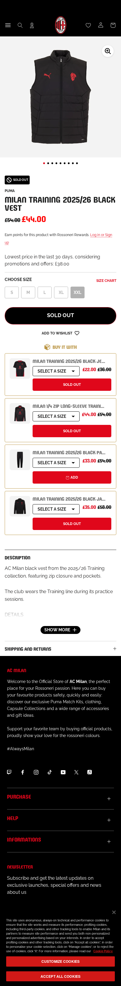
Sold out (60, 315)
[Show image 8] (73, 163)
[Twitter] (76, 772)
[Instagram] (36, 772)
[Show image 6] (64, 163)
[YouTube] (63, 772)
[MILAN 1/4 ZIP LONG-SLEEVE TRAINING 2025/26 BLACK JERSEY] (20, 413)
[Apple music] (89, 772)
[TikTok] (49, 772)
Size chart (106, 281)
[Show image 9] (77, 163)
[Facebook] (22, 772)
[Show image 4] (56, 163)
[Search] (20, 25)
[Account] (100, 25)
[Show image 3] (52, 163)
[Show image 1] (44, 163)
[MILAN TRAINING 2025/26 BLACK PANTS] (20, 460)
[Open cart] (113, 25)
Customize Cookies (60, 961)
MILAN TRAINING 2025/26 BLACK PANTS (71, 452)
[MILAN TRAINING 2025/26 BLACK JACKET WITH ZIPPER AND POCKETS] (20, 506)
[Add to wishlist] (77, 333)
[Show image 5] (60, 163)
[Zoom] (108, 51)
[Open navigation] (8, 25)
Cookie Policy (103, 951)
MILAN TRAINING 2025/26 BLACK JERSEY (72, 360)
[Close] (113, 912)
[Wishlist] (88, 25)
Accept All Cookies (60, 976)
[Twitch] (9, 772)
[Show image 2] (48, 163)
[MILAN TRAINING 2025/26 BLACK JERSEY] (20, 368)
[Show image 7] (69, 163)
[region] (60, 945)
